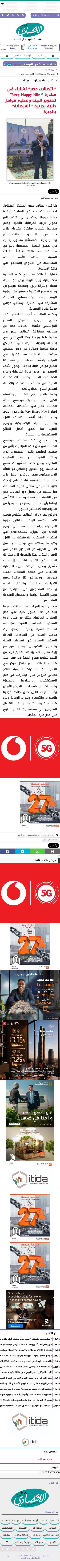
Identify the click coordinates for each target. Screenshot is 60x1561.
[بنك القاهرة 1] (40, 806)
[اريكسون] (30, 1309)
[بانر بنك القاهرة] (30, 1218)
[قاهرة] (30, 1266)
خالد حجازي (46, 835)
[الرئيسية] (53, 56)
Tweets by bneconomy (48, 1472)
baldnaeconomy (46, 1459)
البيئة (20, 835)
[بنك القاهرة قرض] (30, 1147)
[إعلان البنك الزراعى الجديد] (30, 1103)
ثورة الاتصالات (23, 55)
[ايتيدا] (30, 1180)
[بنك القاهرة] (30, 995)
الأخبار (39, 55)
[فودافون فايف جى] (30, 749)
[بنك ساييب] (30, 1050)
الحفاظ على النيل (50, 840)
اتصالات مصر (32, 835)
